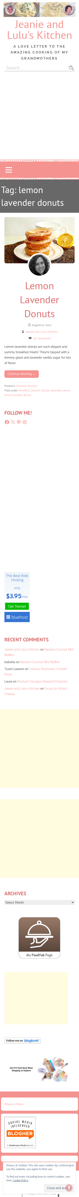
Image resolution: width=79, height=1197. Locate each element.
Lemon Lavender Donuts (39, 299)
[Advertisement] (39, 118)
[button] (8, 170)
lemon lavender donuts (17, 395)
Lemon (66, 390)
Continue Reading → (22, 374)
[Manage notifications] (69, 1187)
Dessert (35, 390)
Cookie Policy (20, 1180)
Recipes (32, 385)
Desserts (21, 385)
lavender (56, 390)
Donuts (45, 390)
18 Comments (42, 338)
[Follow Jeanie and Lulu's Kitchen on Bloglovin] (22, 1042)
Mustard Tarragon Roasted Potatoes (42, 681)
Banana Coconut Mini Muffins (40, 662)
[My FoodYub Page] (39, 957)
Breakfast (24, 390)
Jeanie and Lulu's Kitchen (39, 29)
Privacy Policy (14, 1104)
